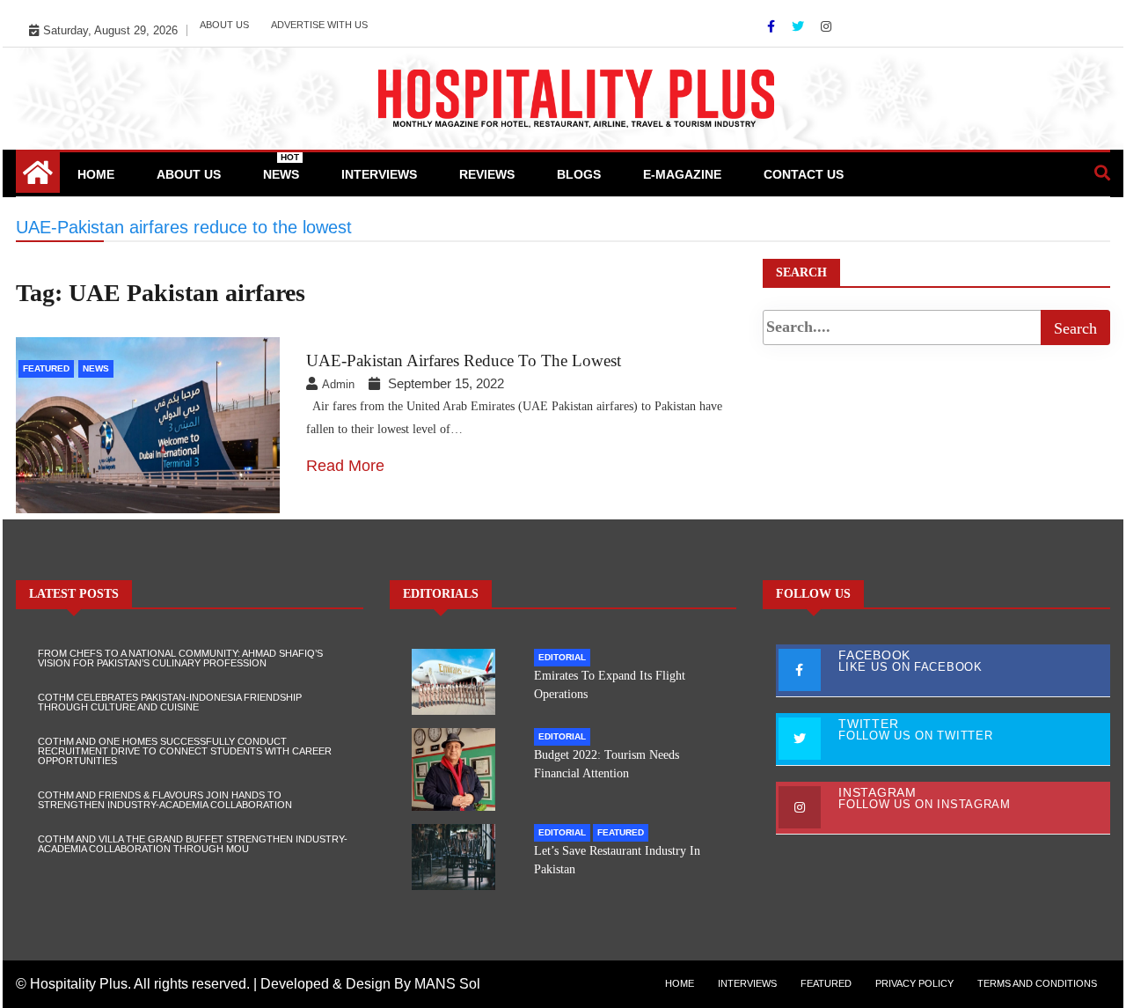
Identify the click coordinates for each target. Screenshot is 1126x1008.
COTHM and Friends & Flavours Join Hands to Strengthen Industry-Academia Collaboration (165, 800)
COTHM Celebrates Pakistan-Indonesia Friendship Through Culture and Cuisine (170, 702)
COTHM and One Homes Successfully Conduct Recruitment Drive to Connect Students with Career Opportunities (185, 751)
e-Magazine (682, 174)
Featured (46, 368)
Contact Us (804, 174)
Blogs (579, 174)
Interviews (379, 174)
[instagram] (826, 26)
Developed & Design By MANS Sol (370, 983)
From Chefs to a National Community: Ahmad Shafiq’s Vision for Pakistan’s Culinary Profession (180, 658)
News (281, 166)
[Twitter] (800, 26)
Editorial (562, 657)
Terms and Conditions (1037, 983)
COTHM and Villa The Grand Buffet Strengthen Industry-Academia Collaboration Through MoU (192, 844)
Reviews (487, 174)
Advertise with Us (319, 24)
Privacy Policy (914, 983)
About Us (224, 24)
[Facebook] (773, 26)
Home (95, 174)
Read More (345, 466)
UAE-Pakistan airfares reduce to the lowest (463, 360)
